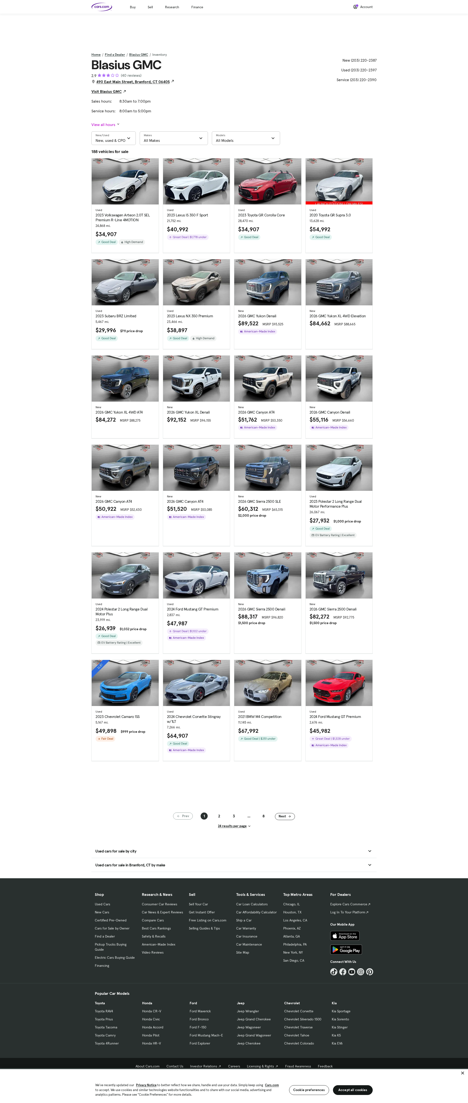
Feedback (325, 1066)
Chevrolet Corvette (298, 1011)
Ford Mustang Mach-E (206, 1035)
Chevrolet (292, 1003)
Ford (193, 1003)
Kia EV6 (337, 1043)
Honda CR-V (151, 1011)
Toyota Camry (105, 1035)
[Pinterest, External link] (369, 971)
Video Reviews (153, 952)
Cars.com (272, 1085)
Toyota (100, 1003)
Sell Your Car (198, 904)
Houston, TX (292, 912)
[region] (234, 1085)
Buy (133, 7)
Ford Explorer (200, 1043)
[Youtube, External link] (351, 971)
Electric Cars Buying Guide (115, 957)
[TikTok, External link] (333, 971)
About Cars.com (148, 1066)
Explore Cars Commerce (348, 904)
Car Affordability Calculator (256, 912)
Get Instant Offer (202, 912)
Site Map (242, 952)
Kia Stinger (340, 1027)
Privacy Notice (146, 1085)
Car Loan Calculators (252, 904)
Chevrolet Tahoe (296, 1035)
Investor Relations (203, 1066)
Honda (147, 1003)
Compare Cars (153, 920)
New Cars (102, 912)
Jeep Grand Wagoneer (254, 1035)
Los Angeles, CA (295, 920)
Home (96, 54)
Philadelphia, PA (295, 944)
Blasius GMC (138, 54)
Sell (150, 7)
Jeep (240, 1003)
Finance (197, 7)
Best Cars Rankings (156, 928)
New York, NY (293, 952)
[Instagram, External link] (360, 971)
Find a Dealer (115, 54)
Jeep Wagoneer (249, 1027)
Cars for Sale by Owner (112, 928)
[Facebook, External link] (342, 971)
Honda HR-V (151, 1043)
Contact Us (174, 1066)
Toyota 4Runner (107, 1043)
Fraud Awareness (298, 1066)
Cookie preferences (309, 1090)
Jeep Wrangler (248, 1011)
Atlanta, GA (291, 936)
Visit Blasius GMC (106, 91)
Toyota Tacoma (106, 1027)
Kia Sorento (340, 1019)
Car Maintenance (249, 944)
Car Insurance (246, 936)
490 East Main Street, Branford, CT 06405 (133, 81)
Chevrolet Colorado (299, 1043)
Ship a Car (244, 920)
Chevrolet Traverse (298, 1027)
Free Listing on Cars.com (207, 920)
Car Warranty (246, 928)
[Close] (462, 1073)
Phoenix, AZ (292, 928)
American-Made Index (158, 944)
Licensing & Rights (260, 1066)
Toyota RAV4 (104, 1011)
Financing (102, 965)
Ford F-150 (198, 1027)
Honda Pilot (150, 1035)
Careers (234, 1066)
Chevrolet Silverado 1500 (302, 1019)
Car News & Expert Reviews (162, 912)
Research (172, 7)
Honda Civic (151, 1019)
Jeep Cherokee (249, 1043)
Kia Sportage (341, 1011)
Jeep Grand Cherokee (254, 1019)
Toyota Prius (104, 1019)
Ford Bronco (199, 1019)
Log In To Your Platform (347, 912)
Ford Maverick (200, 1011)
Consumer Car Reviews (159, 904)
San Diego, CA (293, 960)
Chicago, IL (291, 904)
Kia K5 (336, 1035)
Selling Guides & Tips (204, 928)
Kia (334, 1003)
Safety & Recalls (154, 936)
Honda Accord (152, 1027)
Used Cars (102, 904)
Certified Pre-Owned (111, 920)
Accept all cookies (352, 1090)
